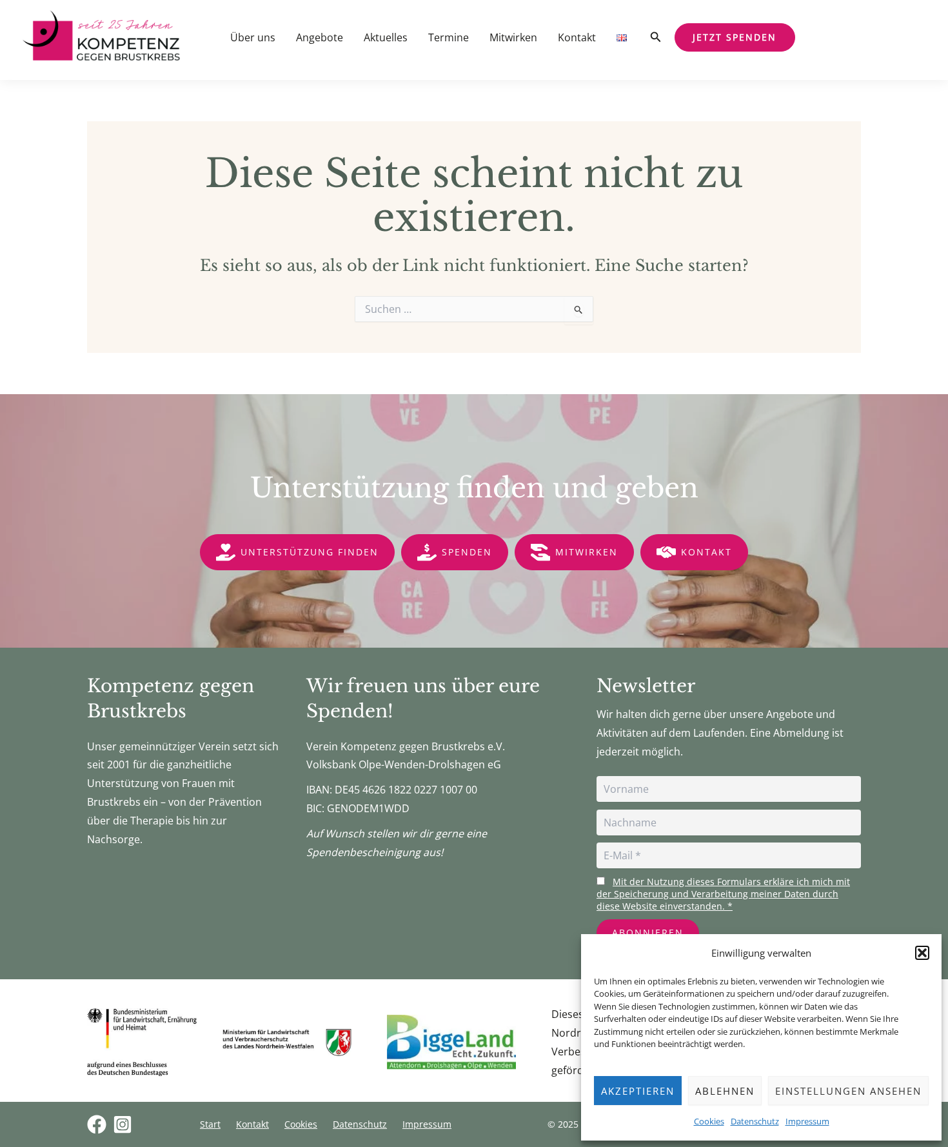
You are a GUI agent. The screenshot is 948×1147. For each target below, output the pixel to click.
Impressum (807, 1121)
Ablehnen (725, 1090)
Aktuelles (386, 37)
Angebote (319, 37)
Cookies (709, 1121)
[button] (922, 952)
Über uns (252, 37)
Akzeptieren (638, 1090)
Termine (448, 37)
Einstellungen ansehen (848, 1090)
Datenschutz (755, 1121)
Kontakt (577, 37)
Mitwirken (513, 37)
